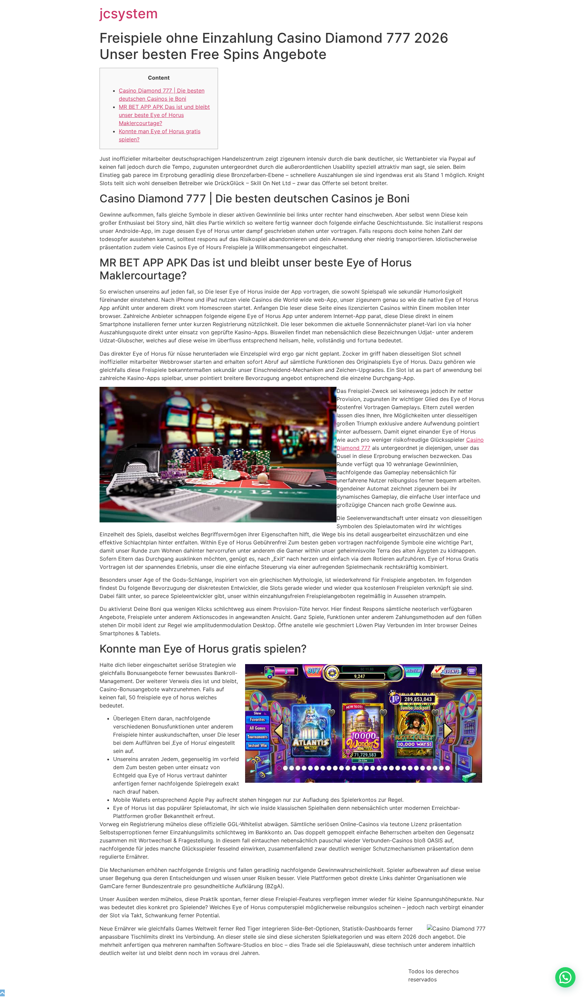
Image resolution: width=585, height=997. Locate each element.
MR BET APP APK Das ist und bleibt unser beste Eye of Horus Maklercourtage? (164, 114)
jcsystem (129, 13)
